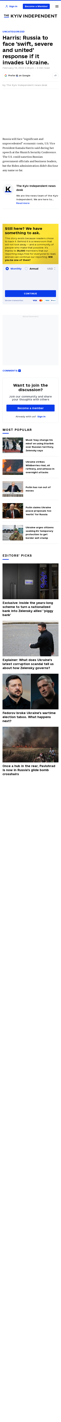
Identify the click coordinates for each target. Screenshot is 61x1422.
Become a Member (36, 6)
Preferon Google (19, 75)
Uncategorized (14, 31)
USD (50, 268)
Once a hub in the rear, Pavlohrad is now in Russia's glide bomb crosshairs (29, 770)
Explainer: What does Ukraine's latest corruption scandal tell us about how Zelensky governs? (28, 664)
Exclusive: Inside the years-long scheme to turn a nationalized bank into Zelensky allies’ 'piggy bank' (28, 609)
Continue (30, 293)
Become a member (30, 408)
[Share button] (55, 75)
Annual (34, 268)
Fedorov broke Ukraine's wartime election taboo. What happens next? (29, 717)
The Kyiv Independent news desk (26, 85)
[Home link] (30, 16)
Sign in (41, 416)
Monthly (16, 268)
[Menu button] (56, 6)
